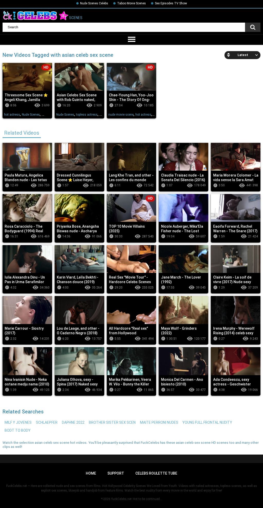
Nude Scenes (31, 114)
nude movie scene (121, 114)
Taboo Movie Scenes (131, 3)
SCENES (75, 18)
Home (91, 473)
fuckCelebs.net (121, 499)
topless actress (87, 114)
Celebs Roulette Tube (156, 473)
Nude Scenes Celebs (94, 3)
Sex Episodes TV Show (171, 3)
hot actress (12, 114)
